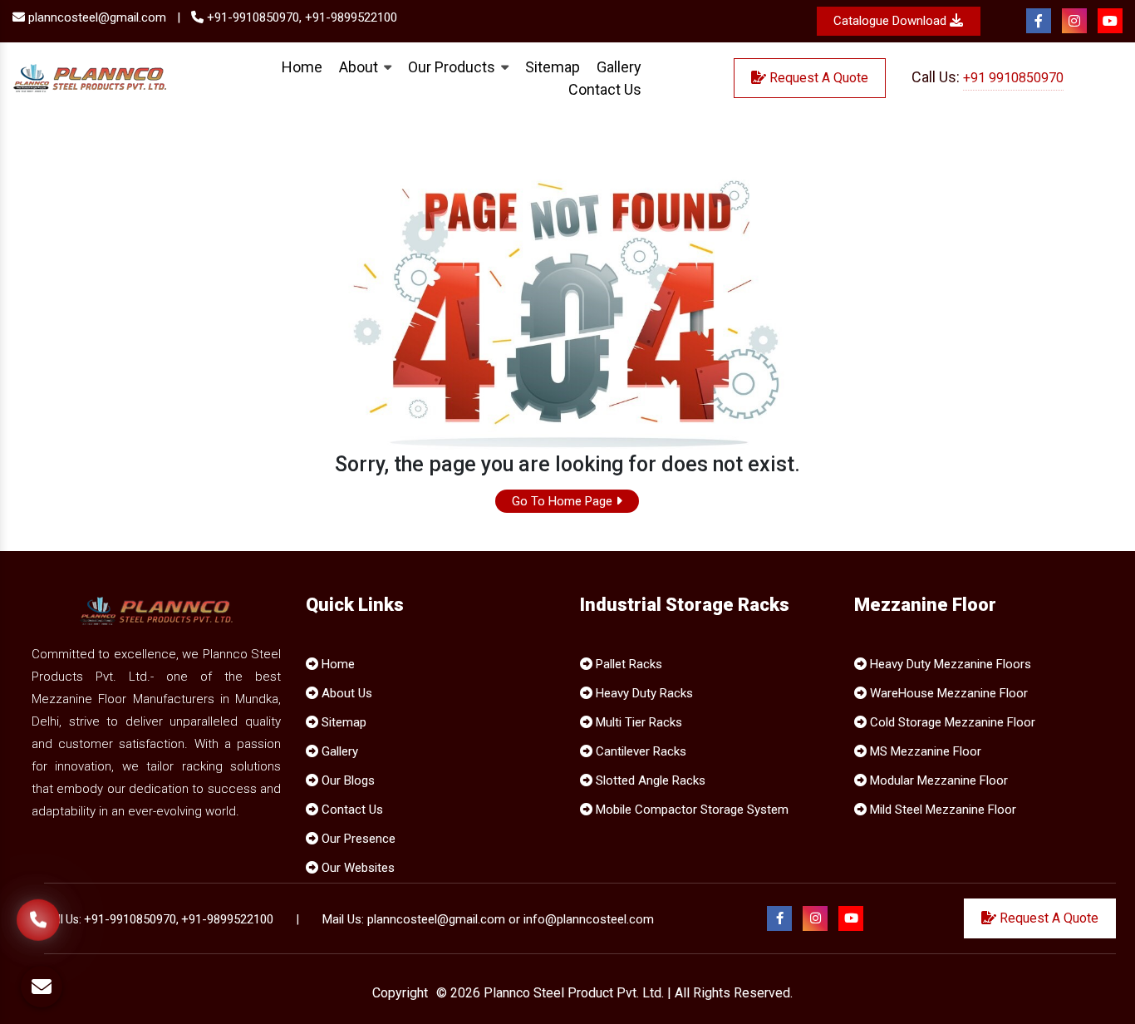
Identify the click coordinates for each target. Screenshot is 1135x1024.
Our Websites (356, 867)
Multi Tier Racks (637, 722)
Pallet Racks (627, 664)
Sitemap (552, 67)
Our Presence (357, 838)
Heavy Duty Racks (642, 693)
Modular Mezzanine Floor (937, 780)
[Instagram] (1074, 21)
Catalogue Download (891, 20)
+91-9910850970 (130, 919)
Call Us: (987, 77)
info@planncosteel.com (588, 919)
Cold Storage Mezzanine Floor (951, 722)
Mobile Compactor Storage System (690, 809)
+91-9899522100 (351, 17)
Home (302, 67)
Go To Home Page (564, 501)
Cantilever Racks (639, 751)
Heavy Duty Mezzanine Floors (949, 664)
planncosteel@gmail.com (95, 17)
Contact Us (604, 89)
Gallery (338, 751)
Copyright (400, 993)
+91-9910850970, (253, 17)
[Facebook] (1038, 21)
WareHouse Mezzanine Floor (947, 693)
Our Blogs (346, 780)
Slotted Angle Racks (648, 780)
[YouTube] (1110, 21)
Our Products (453, 67)
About (360, 67)
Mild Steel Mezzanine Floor (941, 809)
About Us (345, 693)
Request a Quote (817, 78)
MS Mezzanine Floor (924, 751)
